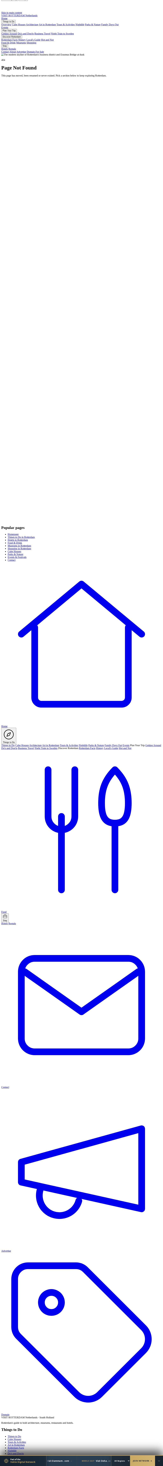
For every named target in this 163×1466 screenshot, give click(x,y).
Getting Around (9, 33)
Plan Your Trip (9, 30)
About (13, 51)
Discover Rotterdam (12, 37)
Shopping (31, 42)
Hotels (4, 49)
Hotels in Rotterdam (18, 540)
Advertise (21, 51)
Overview (6, 24)
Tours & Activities (66, 24)
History (22, 39)
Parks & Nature (93, 24)
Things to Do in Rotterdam (21, 537)
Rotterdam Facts (9, 39)
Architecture (32, 24)
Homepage (13, 534)
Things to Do (8, 21)
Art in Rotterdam (47, 24)
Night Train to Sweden (62, 33)
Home (4, 18)
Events (4, 27)
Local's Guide (33, 39)
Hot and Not (47, 39)
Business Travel (42, 33)
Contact (5, 51)
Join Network (142, 1460)
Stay (5, 46)
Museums (21, 42)
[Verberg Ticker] (159, 1461)
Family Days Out (110, 24)
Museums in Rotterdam (19, 545)
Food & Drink (8, 42)
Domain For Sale (35, 51)
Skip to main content (11, 12)
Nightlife (79, 24)
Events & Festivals (17, 557)
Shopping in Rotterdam (19, 548)
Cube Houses (18, 24)
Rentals (12, 49)
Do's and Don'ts (26, 33)
